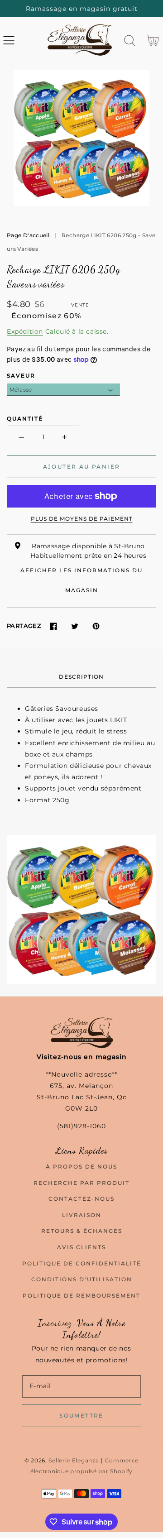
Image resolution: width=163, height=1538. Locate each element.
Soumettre (81, 1415)
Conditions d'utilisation (81, 1279)
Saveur (21, 375)
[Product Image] (81, 138)
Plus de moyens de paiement (82, 518)
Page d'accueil (28, 235)
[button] (9, 40)
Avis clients (81, 1247)
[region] (81, 8)
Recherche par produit (81, 1182)
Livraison (81, 1215)
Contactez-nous (81, 1198)
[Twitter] (74, 626)
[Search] (130, 40)
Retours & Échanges (81, 1230)
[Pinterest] (95, 626)
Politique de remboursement (81, 1295)
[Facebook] (53, 626)
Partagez (24, 625)
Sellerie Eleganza (73, 1460)
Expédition (25, 331)
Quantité (25, 418)
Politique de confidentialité (81, 1263)
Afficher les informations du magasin (81, 580)
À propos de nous (81, 1166)
